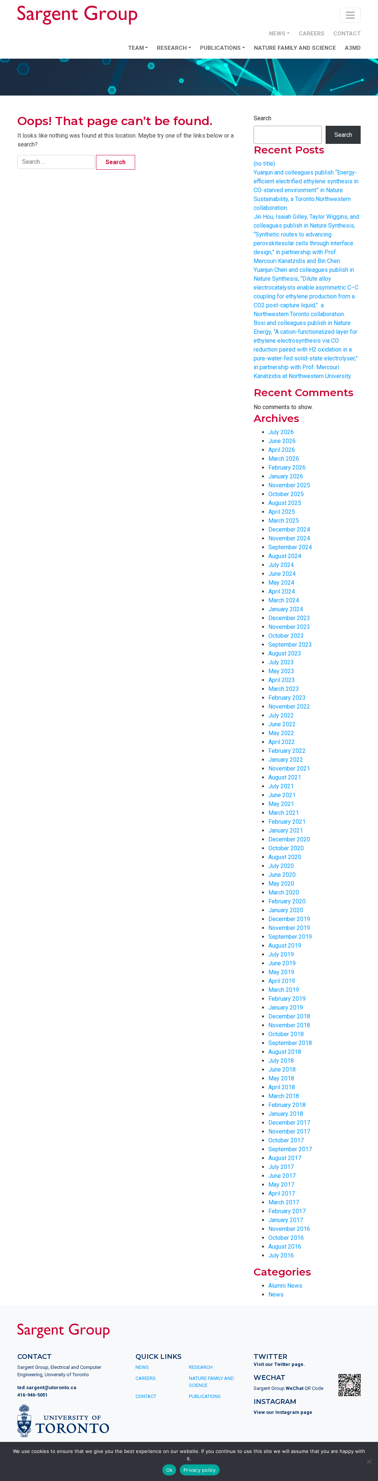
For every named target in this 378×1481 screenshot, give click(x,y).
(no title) (264, 163)
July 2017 (281, 1166)
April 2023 (281, 680)
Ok (169, 1470)
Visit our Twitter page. (279, 1364)
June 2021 (282, 795)
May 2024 (281, 582)
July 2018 (281, 1060)
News (277, 33)
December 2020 (289, 839)
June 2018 (282, 1069)
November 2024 (289, 538)
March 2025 (283, 520)
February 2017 (287, 1211)
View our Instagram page (283, 1412)
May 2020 (281, 883)
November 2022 (289, 706)
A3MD (353, 48)
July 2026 (281, 432)
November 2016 (289, 1228)
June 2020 (282, 874)
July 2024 (281, 564)
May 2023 (281, 671)
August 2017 (284, 1158)
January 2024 (285, 609)
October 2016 (286, 1237)
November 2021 (289, 768)
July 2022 (281, 715)
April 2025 (281, 511)
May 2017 (281, 1184)
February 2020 (287, 901)
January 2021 (285, 830)
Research (172, 48)
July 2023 (281, 662)
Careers (311, 33)
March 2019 (283, 989)
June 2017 (282, 1175)
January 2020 (285, 910)
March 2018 (283, 1096)
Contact (347, 33)
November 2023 (289, 626)
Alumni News (285, 1285)
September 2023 (290, 644)
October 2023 (286, 635)
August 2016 (284, 1246)
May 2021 (281, 803)
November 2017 (289, 1131)
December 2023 (289, 618)
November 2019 (289, 927)
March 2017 (283, 1202)
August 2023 (284, 653)
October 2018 (286, 1034)
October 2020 (286, 848)
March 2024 (283, 600)
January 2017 (285, 1220)
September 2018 (290, 1042)
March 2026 (283, 458)
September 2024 (290, 547)
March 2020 (283, 892)
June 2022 (282, 724)
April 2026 (281, 449)
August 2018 (284, 1051)
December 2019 (289, 919)
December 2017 (289, 1122)
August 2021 (284, 777)
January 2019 (285, 1007)
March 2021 (283, 812)
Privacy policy (199, 1470)
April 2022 (281, 741)
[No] (368, 1461)
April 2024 (281, 591)
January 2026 (285, 476)
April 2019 (281, 981)
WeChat (294, 1388)
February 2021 (287, 821)
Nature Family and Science (295, 48)
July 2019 (281, 954)
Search (262, 118)
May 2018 (281, 1078)
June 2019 (282, 963)
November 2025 (289, 485)
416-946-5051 (32, 1395)
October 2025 (286, 494)
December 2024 (289, 529)
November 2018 (289, 1025)
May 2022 (281, 733)
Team (136, 48)
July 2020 (281, 865)
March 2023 (283, 688)
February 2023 (287, 697)
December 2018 (289, 1016)
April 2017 (281, 1193)
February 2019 (287, 998)
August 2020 (284, 857)
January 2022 (285, 759)
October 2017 (286, 1140)
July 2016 (281, 1255)
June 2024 (282, 573)
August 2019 (284, 945)
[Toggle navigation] (350, 15)
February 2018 (287, 1104)
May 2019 (281, 972)
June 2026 (282, 440)
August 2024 (284, 556)
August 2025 (284, 502)
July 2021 (281, 786)
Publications (220, 48)
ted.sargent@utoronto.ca (46, 1387)
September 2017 (290, 1149)
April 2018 (281, 1087)
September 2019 (290, 936)
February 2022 (287, 750)
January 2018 (285, 1113)
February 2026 (287, 467)
